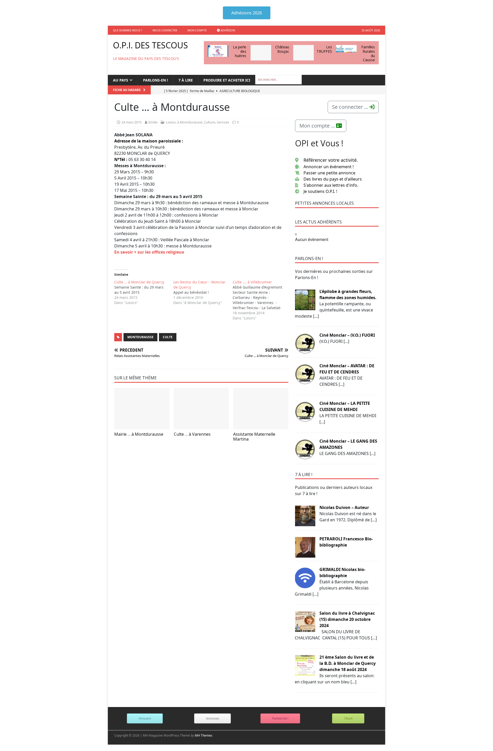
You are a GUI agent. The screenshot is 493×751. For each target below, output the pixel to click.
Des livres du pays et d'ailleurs (333, 179)
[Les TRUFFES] (303, 52)
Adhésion (227, 30)
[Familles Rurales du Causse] (346, 48)
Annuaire (145, 718)
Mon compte (197, 30)
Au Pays (120, 80)
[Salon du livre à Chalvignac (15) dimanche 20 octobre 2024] (305, 621)
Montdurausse (140, 337)
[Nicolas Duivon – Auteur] (305, 515)
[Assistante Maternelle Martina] (260, 408)
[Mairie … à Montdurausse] (141, 408)
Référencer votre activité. (331, 160)
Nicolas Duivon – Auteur (344, 507)
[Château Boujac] (261, 52)
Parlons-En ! (280, 718)
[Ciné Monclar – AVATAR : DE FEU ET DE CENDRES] (305, 374)
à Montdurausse (189, 122)
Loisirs (171, 122)
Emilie (152, 122)
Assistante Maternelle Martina (254, 436)
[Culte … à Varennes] (201, 408)
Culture (209, 122)
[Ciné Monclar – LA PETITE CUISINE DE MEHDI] (305, 411)
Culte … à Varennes (192, 434)
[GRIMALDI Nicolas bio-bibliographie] (305, 577)
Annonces (212, 718)
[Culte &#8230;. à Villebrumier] (262, 300)
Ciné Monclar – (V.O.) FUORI (347, 335)
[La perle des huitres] (218, 51)
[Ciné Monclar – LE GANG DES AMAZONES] (305, 449)
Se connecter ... (350, 106)
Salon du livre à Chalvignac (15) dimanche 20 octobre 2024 (347, 619)
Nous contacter (165, 30)
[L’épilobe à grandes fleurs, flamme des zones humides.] (305, 299)
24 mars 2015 (131, 122)
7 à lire (185, 80)
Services (223, 122)
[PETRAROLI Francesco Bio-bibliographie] (305, 547)
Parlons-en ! (155, 80)
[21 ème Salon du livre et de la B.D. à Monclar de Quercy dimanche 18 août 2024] (305, 665)
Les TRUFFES (324, 49)
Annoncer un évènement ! (329, 166)
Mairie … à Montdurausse (138, 434)
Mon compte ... (317, 125)
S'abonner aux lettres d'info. (331, 185)
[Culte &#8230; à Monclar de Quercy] (143, 292)
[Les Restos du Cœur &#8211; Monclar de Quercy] (202, 292)
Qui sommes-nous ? (127, 30)
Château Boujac (282, 49)
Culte (168, 337)
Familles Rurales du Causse (368, 53)
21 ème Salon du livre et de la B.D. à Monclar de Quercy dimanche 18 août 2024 (347, 663)
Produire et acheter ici (226, 80)
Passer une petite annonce (329, 173)
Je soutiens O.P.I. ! (320, 191)
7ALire (348, 718)
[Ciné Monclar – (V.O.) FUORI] (305, 343)
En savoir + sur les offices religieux (149, 252)
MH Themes (203, 735)
